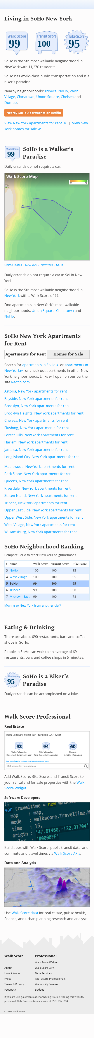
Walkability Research (47, 984)
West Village (18, 577)
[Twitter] (6, 962)
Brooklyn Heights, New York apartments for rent (44, 413)
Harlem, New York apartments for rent (36, 442)
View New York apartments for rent (33, 123)
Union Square (47, 97)
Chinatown (26, 97)
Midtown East (20, 597)
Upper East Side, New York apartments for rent (43, 510)
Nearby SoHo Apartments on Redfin (34, 113)
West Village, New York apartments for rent (39, 525)
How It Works (12, 973)
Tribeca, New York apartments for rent (35, 503)
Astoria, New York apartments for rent (35, 391)
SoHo (59, 265)
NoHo (63, 91)
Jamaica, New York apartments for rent (36, 450)
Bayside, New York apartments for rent (36, 399)
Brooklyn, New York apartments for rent (37, 406)
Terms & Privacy (14, 984)
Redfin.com (20, 382)
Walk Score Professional (37, 716)
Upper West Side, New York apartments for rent (43, 517)
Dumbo (10, 103)
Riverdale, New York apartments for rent (37, 488)
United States (13, 265)
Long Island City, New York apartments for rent (42, 457)
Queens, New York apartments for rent (36, 481)
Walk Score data (25, 913)
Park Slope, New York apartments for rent (38, 474)
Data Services (43, 973)
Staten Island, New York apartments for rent (40, 496)
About (8, 967)
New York (31, 265)
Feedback (10, 989)
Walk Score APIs (67, 853)
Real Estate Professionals (50, 978)
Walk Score (13, 956)
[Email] (20, 962)
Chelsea (67, 97)
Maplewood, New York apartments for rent (39, 467)
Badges (39, 989)
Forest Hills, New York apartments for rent (39, 435)
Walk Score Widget (46, 962)
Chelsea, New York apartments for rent (36, 420)
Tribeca (51, 91)
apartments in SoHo (39, 365)
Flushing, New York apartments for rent (36, 428)
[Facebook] (13, 962)
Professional (46, 956)
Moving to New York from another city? (32, 605)
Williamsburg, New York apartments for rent (40, 532)
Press (7, 978)
